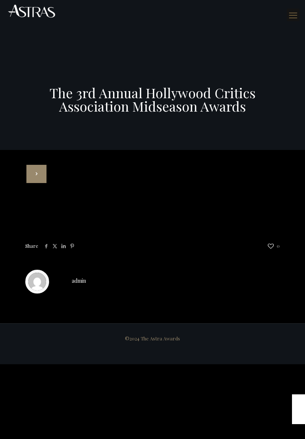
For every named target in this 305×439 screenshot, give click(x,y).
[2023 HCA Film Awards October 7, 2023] (298, 409)
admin (79, 280)
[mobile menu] (293, 15)
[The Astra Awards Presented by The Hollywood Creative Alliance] (31, 11)
